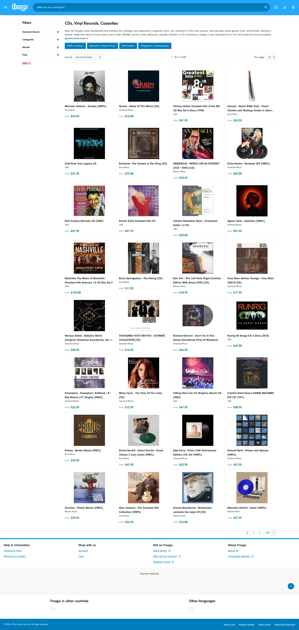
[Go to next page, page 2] (274, 532)
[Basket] (293, 7)
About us (233, 550)
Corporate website (239, 556)
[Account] (285, 7)
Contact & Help (13, 550)
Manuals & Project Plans (103, 45)
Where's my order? (15, 556)
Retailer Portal (161, 562)
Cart (80, 556)
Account (83, 550)
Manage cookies (246, 624)
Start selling (160, 550)
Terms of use (229, 624)
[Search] (266, 7)
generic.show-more (75, 38)
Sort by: (69, 57)
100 (267, 532)
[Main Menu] (5, 7)
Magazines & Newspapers (155, 45)
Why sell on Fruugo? (165, 556)
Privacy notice (264, 624)
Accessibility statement (284, 624)
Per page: (259, 57)
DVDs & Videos (75, 45)
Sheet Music (128, 45)
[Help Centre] (276, 7)
